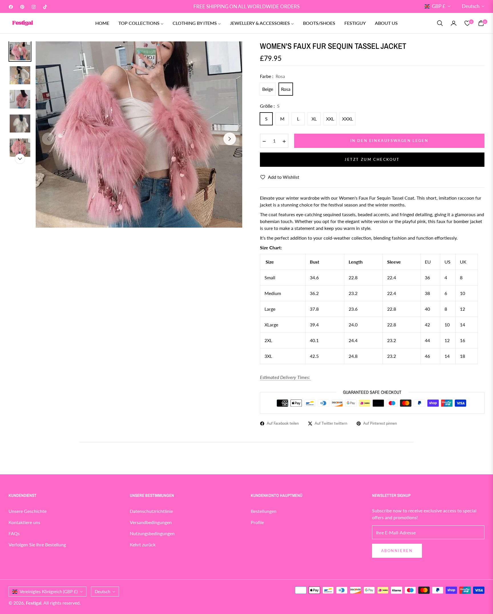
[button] (440, 23)
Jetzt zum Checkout (372, 159)
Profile (257, 522)
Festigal (33, 602)
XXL (330, 118)
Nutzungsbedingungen (152, 533)
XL (314, 118)
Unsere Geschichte (28, 511)
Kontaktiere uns (24, 522)
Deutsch (470, 6)
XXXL (347, 118)
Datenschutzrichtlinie (151, 511)
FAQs (14, 533)
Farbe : (272, 76)
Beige (267, 89)
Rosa (285, 89)
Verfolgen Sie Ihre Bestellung (37, 544)
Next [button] (229, 139)
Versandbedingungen (151, 522)
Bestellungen (263, 511)
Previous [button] (48, 139)
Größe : (270, 106)
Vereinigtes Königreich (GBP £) (49, 591)
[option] (139, 134)
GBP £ (438, 6)
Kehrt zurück (142, 544)
